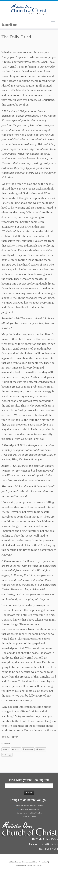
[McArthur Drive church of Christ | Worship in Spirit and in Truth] (29, 9)
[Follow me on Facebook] (11, 24)
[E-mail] (7, 24)
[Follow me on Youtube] (15, 24)
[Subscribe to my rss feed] (4, 24)
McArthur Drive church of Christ (25, 862)
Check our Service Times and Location (29, 805)
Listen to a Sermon (29, 816)
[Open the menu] (53, 23)
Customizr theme (35, 865)
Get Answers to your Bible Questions (29, 813)
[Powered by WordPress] (48, 861)
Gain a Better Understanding (29, 809)
